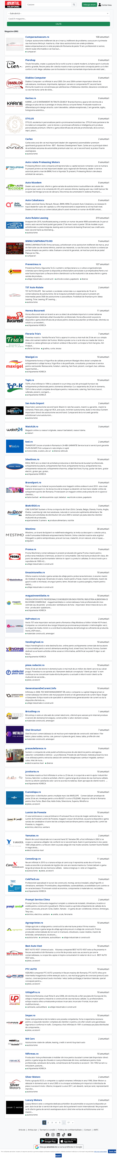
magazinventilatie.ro (37, 595)
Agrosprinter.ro (34, 922)
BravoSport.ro (33, 482)
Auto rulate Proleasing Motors (42, 162)
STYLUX (29, 118)
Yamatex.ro (32, 835)
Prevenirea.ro (33, 264)
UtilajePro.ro (32, 992)
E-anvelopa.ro (33, 791)
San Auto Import (34, 403)
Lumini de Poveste (35, 812)
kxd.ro (29, 441)
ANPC (96, 1130)
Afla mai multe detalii (100, 1151)
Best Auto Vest (33, 945)
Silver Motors (32, 1076)
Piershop (30, 60)
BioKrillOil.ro (32, 505)
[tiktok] (63, 1134)
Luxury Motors (33, 1100)
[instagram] (53, 1134)
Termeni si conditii (47, 1130)
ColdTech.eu (32, 879)
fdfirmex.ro (32, 1053)
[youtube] (69, 1134)
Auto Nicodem (33, 182)
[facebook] (47, 1134)
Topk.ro (29, 380)
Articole (22, 1130)
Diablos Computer (35, 77)
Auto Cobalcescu (34, 200)
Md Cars (30, 1038)
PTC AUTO (31, 969)
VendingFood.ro (34, 641)
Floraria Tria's (33, 333)
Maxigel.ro (31, 356)
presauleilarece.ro (35, 748)
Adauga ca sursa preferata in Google (60, 1147)
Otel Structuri (33, 729)
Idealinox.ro (32, 459)
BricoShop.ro (32, 711)
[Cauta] (74, 4)
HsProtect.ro (32, 618)
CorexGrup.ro (33, 858)
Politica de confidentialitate (70, 1130)
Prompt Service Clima (37, 899)
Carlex (29, 139)
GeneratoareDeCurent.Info (40, 688)
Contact (87, 1130)
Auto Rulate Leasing (36, 217)
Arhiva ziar (32, 1130)
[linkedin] (58, 1134)
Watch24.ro (31, 426)
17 (68, 1122)
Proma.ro (30, 549)
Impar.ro (30, 1015)
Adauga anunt (89, 4)
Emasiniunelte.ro (35, 572)
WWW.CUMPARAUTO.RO (39, 241)
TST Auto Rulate (34, 287)
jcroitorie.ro (32, 771)
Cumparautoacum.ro (37, 36)
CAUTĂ (58, 24)
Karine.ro (30, 98)
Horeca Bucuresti (35, 310)
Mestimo (30, 528)
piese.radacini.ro (34, 665)
